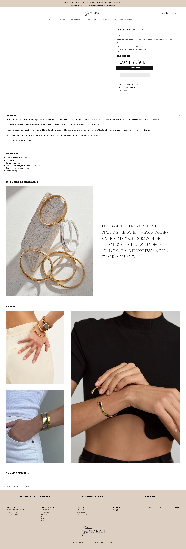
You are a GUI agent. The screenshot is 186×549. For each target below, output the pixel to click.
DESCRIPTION (11, 115)
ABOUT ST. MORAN (83, 514)
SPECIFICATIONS (12, 153)
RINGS (43, 521)
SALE (135, 20)
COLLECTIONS (75, 20)
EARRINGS (106, 20)
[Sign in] (175, 13)
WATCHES (128, 20)
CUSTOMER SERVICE (12, 514)
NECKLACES (96, 20)
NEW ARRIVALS (63, 20)
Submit (177, 507)
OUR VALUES (81, 510)
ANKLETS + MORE (117, 20)
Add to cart (134, 68)
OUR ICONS (52, 20)
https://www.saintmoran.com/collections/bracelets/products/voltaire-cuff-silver (63, 135)
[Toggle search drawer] (171, 13)
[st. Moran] (93, 531)
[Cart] (179, 13)
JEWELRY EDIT (81, 512)
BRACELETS (86, 20)
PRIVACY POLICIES (12, 512)
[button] (134, 74)
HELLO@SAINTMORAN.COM (15, 510)
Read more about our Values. (22, 140)
